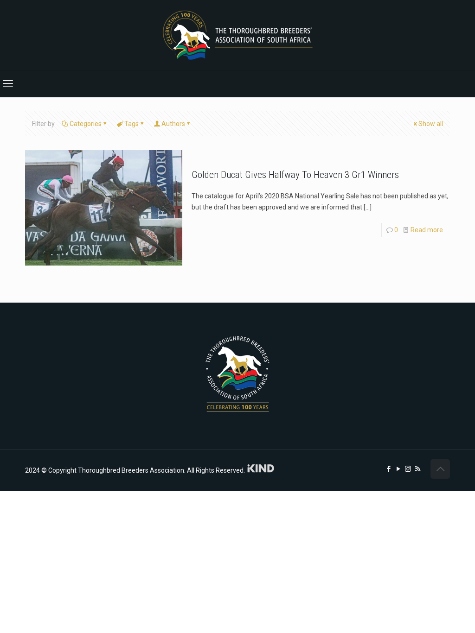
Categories (86, 123)
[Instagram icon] (407, 469)
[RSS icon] (417, 469)
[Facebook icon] (388, 469)
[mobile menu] (8, 84)
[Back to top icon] (440, 469)
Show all (430, 123)
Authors (173, 123)
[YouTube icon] (398, 469)
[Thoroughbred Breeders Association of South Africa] (238, 35)
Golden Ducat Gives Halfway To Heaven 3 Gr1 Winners (295, 174)
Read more (427, 230)
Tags (131, 123)
